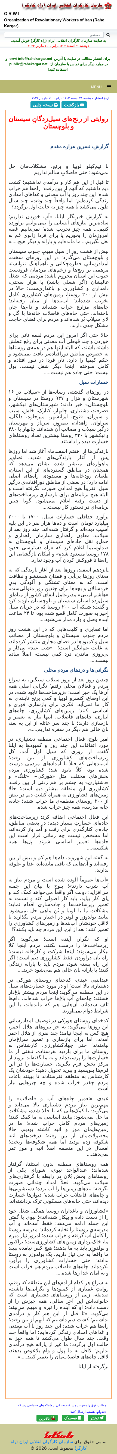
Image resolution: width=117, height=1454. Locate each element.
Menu (99, 87)
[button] (97, 1418)
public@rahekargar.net (28, 64)
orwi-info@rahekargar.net (30, 59)
